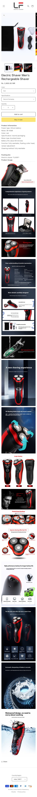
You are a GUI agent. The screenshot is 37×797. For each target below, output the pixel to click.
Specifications (5, 95)
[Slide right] (35, 68)
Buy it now (18, 120)
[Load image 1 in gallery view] (9, 67)
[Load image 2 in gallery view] (18, 67)
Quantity (4, 104)
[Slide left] (2, 68)
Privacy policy (22, 791)
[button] (4, 6)
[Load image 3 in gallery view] (28, 67)
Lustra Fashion (17, 789)
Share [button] (5, 761)
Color (3, 87)
